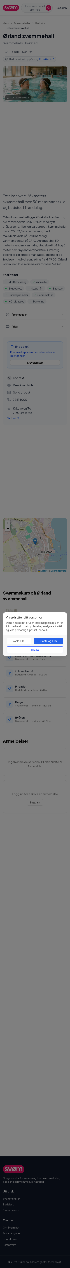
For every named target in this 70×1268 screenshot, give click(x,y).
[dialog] (35, 634)
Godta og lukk (48, 641)
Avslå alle (18, 641)
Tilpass (35, 649)
